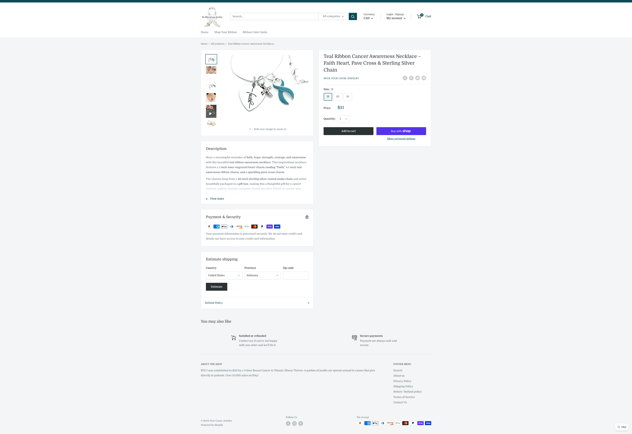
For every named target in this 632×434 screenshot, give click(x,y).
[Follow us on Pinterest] (300, 423)
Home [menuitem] (205, 32)
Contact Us (400, 402)
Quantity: (330, 118)
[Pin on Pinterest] (411, 78)
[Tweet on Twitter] (417, 78)
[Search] (353, 16)
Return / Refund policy (407, 391)
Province (250, 268)
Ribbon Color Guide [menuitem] (255, 32)
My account (394, 18)
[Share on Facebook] (405, 78)
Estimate (216, 286)
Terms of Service (404, 397)
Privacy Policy (402, 381)
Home (204, 43)
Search (397, 370)
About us (399, 375)
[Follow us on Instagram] (294, 423)
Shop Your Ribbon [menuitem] (225, 32)
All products (217, 43)
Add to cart (348, 131)
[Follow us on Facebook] (288, 423)
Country (211, 268)
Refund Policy (214, 302)
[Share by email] (423, 78)
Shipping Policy (403, 386)
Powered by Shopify (212, 425)
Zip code (288, 268)
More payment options (401, 138)
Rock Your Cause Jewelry (341, 78)
